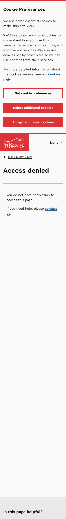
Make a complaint (20, 156)
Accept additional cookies (33, 122)
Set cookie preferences (33, 93)
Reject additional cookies (33, 108)
